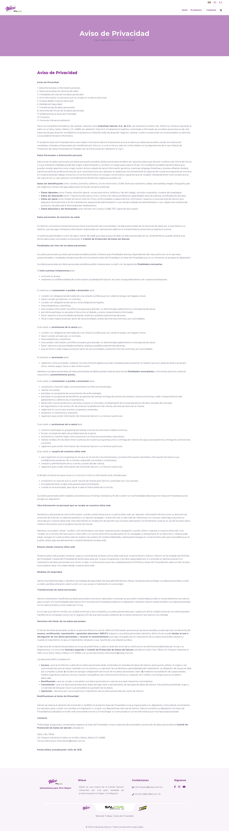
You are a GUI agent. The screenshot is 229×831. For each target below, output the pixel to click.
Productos (196, 10)
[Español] (209, 2)
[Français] (220, 2)
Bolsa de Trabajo (104, 816)
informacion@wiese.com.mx (149, 787)
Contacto (211, 10)
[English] (214, 2)
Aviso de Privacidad (123, 816)
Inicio (185, 10)
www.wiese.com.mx (86, 711)
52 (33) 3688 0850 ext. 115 (148, 794)
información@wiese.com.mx (119, 653)
